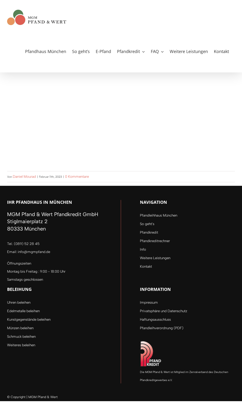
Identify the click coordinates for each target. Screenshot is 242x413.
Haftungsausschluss (155, 319)
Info (143, 249)
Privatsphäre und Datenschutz (163, 311)
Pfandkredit (149, 232)
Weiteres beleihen (21, 345)
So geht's (147, 224)
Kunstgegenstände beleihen (29, 319)
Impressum (149, 302)
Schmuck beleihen (21, 336)
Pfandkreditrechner (155, 241)
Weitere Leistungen (155, 258)
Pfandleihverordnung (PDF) (161, 328)
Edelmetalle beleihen (23, 311)
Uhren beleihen (18, 302)
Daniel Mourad (24, 176)
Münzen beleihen (20, 328)
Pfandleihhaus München (158, 215)
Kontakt (146, 266)
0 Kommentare (77, 176)
